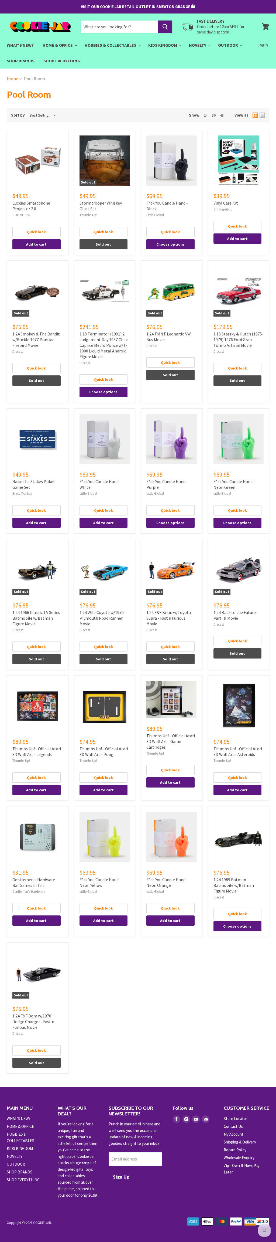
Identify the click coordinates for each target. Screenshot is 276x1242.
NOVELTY (198, 45)
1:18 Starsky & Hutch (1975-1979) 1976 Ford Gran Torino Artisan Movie (238, 339)
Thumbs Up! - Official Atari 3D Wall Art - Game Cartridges (170, 741)
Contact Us (233, 1126)
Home (12, 78)
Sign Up (121, 1177)
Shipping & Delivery (240, 1142)
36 (214, 115)
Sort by (18, 115)
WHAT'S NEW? (20, 45)
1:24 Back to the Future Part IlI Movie (234, 615)
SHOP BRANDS (20, 60)
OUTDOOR (228, 45)
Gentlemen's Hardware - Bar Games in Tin (34, 882)
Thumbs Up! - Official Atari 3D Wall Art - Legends (36, 751)
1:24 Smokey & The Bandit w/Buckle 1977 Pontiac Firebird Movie (36, 339)
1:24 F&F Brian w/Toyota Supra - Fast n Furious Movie (168, 618)
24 (206, 115)
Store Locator (235, 1118)
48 (222, 115)
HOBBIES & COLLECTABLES (111, 45)
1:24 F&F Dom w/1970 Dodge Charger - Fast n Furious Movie (33, 1021)
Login (262, 44)
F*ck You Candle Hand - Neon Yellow (100, 882)
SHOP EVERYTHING (61, 60)
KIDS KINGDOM (163, 45)
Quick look (36, 231)
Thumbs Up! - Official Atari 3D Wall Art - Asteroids (237, 751)
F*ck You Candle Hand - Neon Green (234, 484)
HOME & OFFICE (58, 45)
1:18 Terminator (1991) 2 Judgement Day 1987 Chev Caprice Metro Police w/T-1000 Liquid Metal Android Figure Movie (103, 345)
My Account (233, 1134)
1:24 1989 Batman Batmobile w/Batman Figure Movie (233, 885)
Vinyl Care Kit (225, 203)
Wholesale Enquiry (239, 1157)
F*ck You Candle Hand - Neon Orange (167, 882)
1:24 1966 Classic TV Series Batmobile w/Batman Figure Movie (36, 618)
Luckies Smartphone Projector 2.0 (31, 205)
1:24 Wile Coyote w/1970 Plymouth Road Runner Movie (102, 618)
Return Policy (235, 1149)
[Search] (165, 27)
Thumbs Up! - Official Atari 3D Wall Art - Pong (104, 751)
